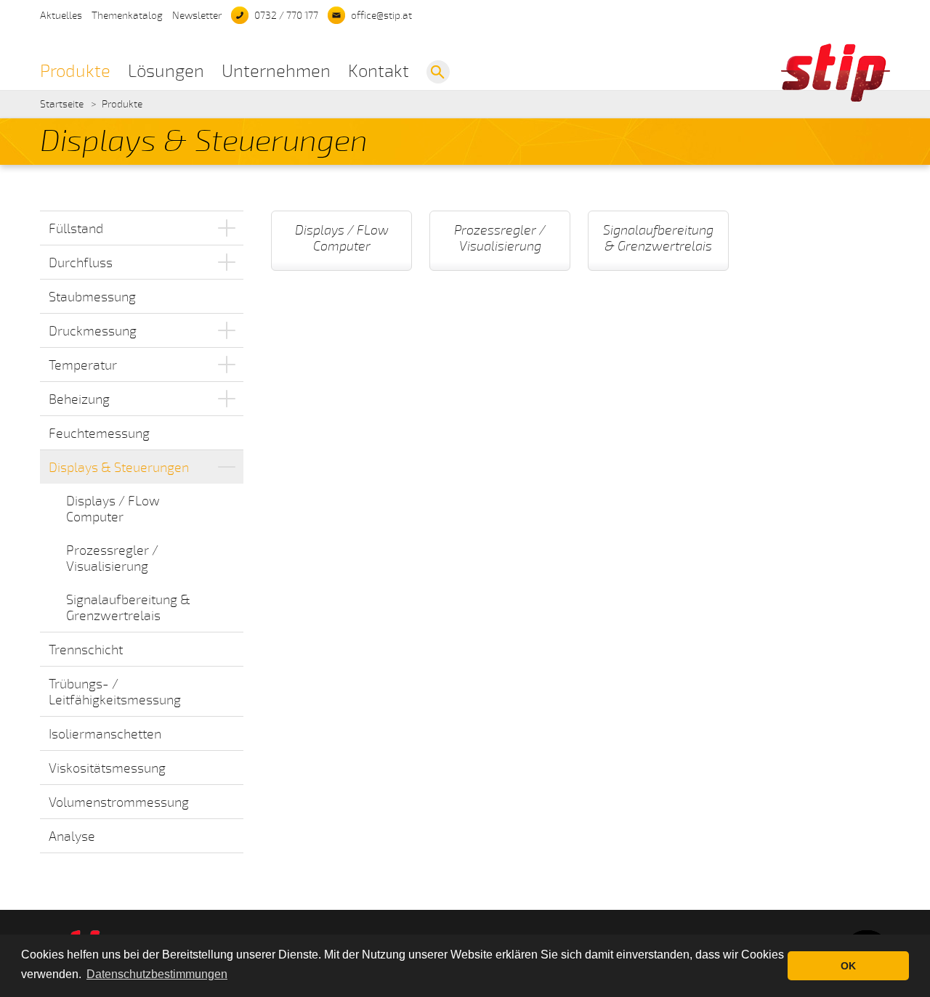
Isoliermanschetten (105, 734)
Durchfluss (81, 263)
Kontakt (378, 71)
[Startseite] (835, 98)
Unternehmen (276, 71)
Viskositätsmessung (107, 768)
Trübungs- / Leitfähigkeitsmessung (115, 692)
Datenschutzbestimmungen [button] (156, 974)
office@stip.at (381, 15)
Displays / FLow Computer (113, 509)
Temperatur (83, 365)
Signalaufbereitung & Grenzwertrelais (128, 608)
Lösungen (166, 71)
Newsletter (197, 15)
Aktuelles (61, 15)
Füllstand (76, 229)
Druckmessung (93, 331)
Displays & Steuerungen (119, 468)
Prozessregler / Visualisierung (112, 558)
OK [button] (848, 966)
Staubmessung (92, 297)
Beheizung (79, 399)
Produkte (75, 71)
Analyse (72, 837)
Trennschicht (86, 650)
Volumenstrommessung (119, 802)
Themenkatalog (127, 15)
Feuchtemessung (99, 433)
